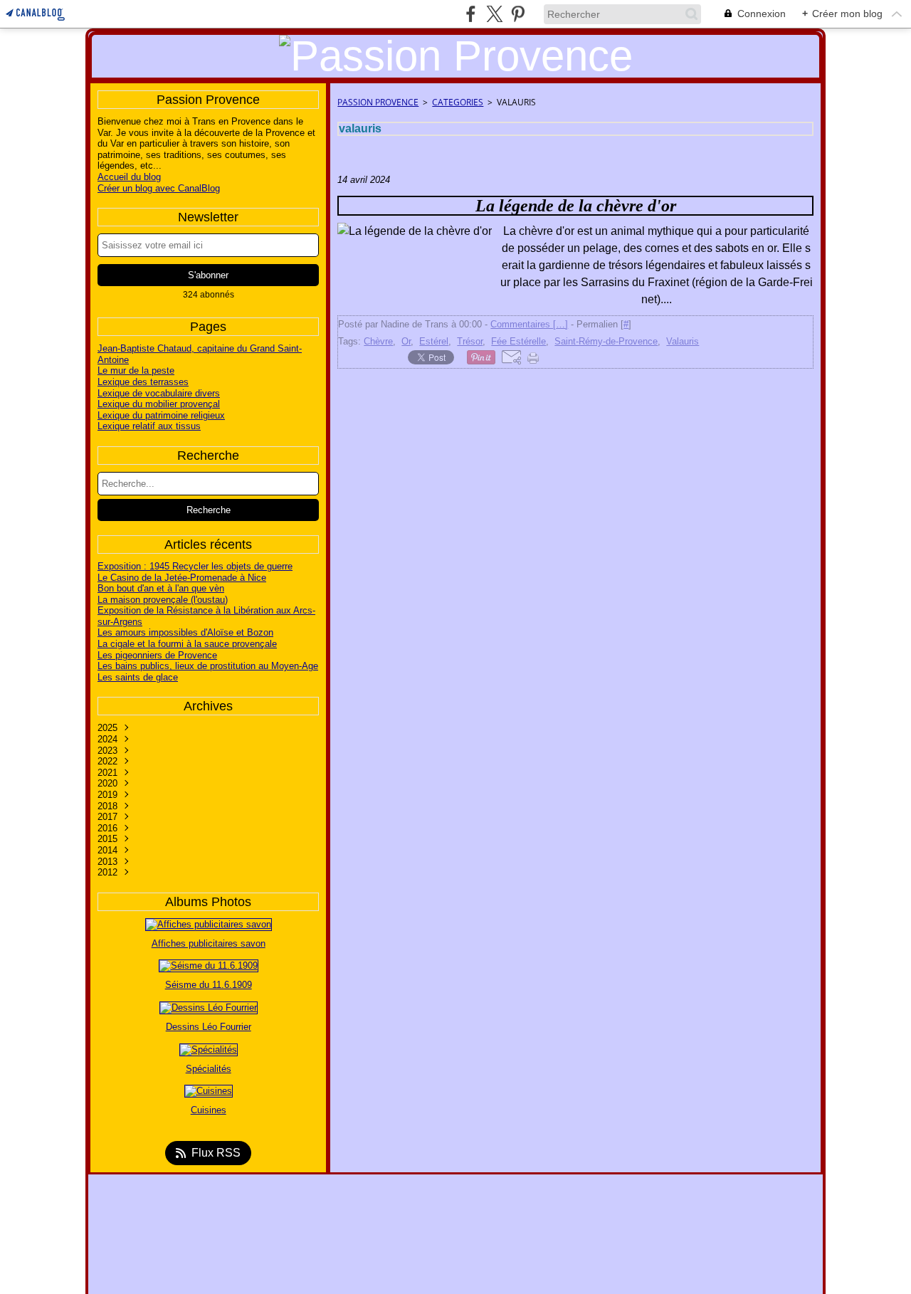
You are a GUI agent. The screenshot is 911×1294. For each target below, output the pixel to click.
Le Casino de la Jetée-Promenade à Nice (182, 577)
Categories (457, 102)
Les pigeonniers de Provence (157, 655)
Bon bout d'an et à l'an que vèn (161, 588)
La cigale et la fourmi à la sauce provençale (187, 643)
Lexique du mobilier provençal (159, 404)
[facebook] (471, 14)
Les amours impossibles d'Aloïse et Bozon (185, 632)
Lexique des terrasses (143, 382)
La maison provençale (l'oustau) (163, 599)
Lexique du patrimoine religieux (161, 415)
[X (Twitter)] (494, 14)
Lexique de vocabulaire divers (159, 393)
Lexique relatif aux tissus (149, 426)
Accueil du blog (129, 177)
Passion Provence (377, 102)
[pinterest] (518, 14)
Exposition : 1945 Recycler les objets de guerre (195, 566)
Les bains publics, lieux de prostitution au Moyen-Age (208, 666)
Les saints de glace (138, 677)
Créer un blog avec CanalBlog (159, 188)
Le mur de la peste (136, 370)
